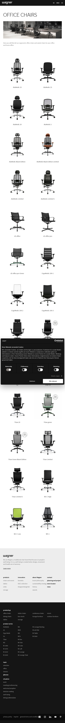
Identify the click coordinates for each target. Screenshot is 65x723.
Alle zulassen (53, 381)
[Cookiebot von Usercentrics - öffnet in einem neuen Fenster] (55, 341)
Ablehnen (32, 381)
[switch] (24, 369)
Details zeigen (55, 376)
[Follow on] (39, 716)
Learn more (7, 568)
